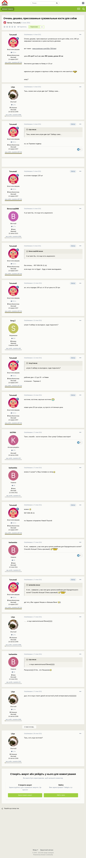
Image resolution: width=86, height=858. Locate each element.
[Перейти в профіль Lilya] (13, 95)
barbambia (13, 468)
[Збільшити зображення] (75, 71)
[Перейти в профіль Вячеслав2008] (13, 216)
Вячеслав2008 (13, 209)
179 (14, 450)
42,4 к (14, 52)
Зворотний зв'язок (46, 850)
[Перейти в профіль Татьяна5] (4, 22)
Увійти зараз (61, 795)
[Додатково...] (80, 34)
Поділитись (23, 27)
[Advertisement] (50, 163)
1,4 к (14, 105)
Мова (35, 850)
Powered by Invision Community (43, 855)
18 (14, 485)
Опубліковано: (32, 34)
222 (14, 338)
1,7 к (14, 226)
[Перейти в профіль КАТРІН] (13, 440)
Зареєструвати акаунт (25, 795)
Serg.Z (12, 321)
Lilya (13, 87)
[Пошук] (56, 3)
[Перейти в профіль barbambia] (13, 475)
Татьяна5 (16, 23)
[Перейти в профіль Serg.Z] (13, 328)
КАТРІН (13, 432)
